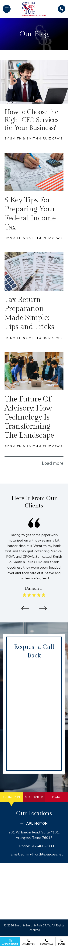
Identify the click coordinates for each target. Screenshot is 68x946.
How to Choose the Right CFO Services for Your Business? (31, 120)
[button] (7, 9)
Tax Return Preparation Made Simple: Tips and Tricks (29, 313)
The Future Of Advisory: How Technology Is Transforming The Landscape (29, 417)
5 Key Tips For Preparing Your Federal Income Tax (30, 214)
